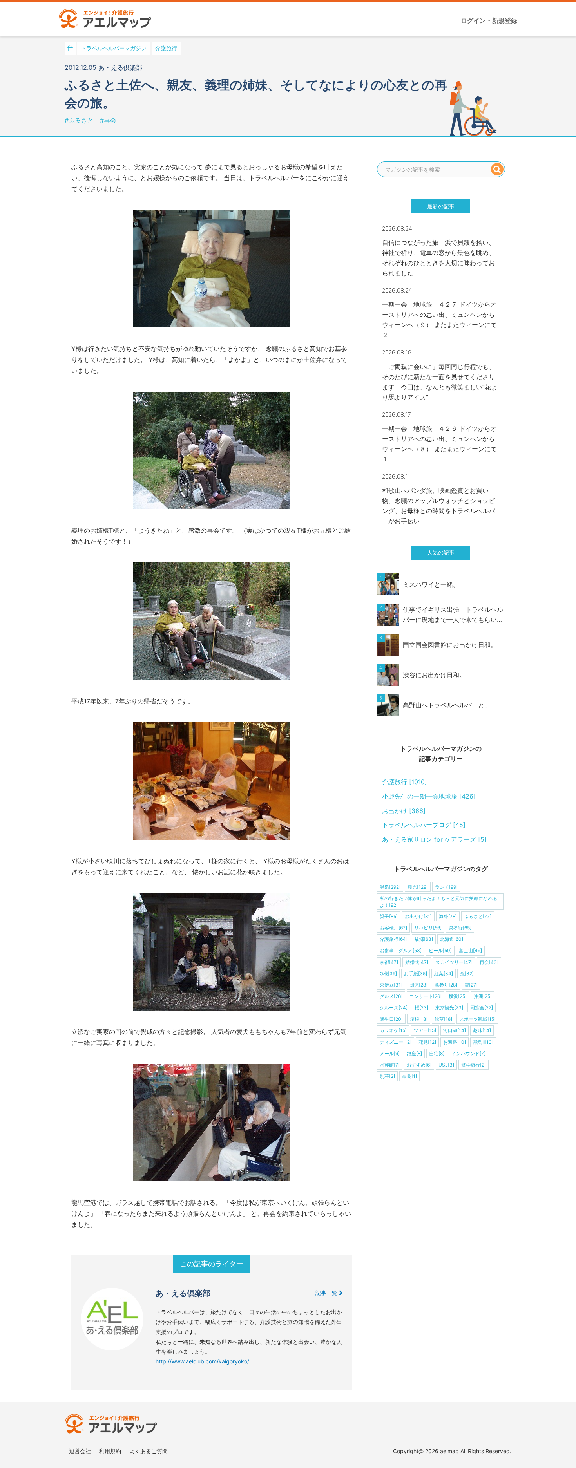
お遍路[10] (454, 1042)
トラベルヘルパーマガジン (114, 48)
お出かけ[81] (418, 916)
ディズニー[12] (395, 1042)
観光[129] (418, 887)
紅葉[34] (443, 973)
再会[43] (489, 962)
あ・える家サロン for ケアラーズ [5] (434, 839)
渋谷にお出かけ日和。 (434, 675)
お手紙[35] (415, 973)
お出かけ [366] (404, 811)
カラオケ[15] (393, 1030)
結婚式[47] (416, 962)
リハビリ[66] (428, 928)
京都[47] (389, 962)
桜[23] (421, 1008)
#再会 (108, 120)
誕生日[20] (391, 1019)
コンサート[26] (425, 996)
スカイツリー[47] (454, 962)
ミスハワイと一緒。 (431, 584)
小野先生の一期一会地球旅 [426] (429, 796)
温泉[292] (390, 887)
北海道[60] (451, 939)
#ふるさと (80, 120)
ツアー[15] (425, 1030)
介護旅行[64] (394, 939)
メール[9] (390, 1053)
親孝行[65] (460, 928)
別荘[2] (387, 1076)
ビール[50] (440, 950)
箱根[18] (418, 1019)
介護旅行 (166, 48)
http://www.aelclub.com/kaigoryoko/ (202, 1361)
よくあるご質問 (148, 1451)
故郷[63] (424, 939)
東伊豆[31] (391, 985)
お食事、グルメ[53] (401, 950)
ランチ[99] (446, 887)
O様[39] (388, 973)
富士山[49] (470, 950)
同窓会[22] (481, 1008)
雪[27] (471, 985)
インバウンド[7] (468, 1053)
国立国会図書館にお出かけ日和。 (450, 645)
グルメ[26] (391, 996)
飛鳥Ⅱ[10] (483, 1042)
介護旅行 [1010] (404, 782)
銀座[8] (414, 1053)
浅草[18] (443, 1019)
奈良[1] (409, 1076)
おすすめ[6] (419, 1065)
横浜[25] (458, 996)
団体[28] (418, 985)
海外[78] (448, 916)
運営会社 (80, 1451)
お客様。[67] (393, 928)
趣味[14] (482, 1030)
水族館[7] (390, 1065)
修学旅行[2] (473, 1065)
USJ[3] (446, 1065)
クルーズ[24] (394, 1008)
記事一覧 (327, 1292)
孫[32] (467, 973)
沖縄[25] (483, 996)
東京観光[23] (449, 1008)
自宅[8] (436, 1053)
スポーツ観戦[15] (477, 1019)
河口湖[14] (454, 1030)
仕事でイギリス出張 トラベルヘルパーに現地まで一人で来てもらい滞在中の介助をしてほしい (453, 615)
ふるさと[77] (477, 916)
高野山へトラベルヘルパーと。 (447, 705)
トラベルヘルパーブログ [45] (424, 825)
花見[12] (427, 1042)
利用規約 (110, 1451)
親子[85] (389, 916)
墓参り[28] (446, 985)
